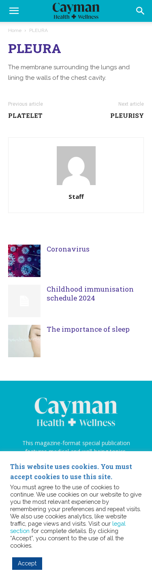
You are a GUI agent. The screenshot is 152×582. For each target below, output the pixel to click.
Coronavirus (68, 249)
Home (14, 30)
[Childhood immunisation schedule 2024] (24, 301)
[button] (140, 11)
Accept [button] (27, 563)
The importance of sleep (88, 329)
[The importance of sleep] (24, 341)
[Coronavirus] (24, 261)
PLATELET (25, 115)
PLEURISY (127, 115)
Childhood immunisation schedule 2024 (90, 293)
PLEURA (34, 48)
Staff (76, 196)
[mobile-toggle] (14, 11)
